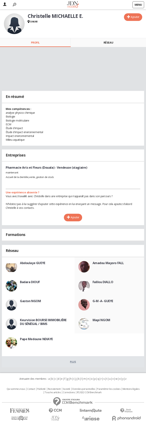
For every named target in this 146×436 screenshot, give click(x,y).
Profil (35, 42)
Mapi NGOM (101, 320)
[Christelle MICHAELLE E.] (14, 23)
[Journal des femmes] (19, 410)
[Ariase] (91, 418)
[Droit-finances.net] (126, 410)
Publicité (41, 389)
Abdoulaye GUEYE (32, 263)
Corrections (69, 392)
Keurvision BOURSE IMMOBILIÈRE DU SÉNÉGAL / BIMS (43, 322)
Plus (73, 361)
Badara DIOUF (30, 282)
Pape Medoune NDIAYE (36, 339)
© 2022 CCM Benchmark (89, 392)
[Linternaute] (91, 410)
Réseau (108, 42)
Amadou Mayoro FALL (108, 263)
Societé (66, 389)
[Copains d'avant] (19, 418)
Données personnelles (83, 389)
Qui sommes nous (16, 389)
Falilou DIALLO (103, 282)
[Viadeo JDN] (55, 418)
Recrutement (54, 389)
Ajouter (135, 17)
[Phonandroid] (126, 418)
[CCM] (55, 410)
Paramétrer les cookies (108, 389)
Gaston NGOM (30, 301)
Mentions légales (131, 389)
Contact (31, 389)
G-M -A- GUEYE (103, 301)
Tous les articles (53, 392)
